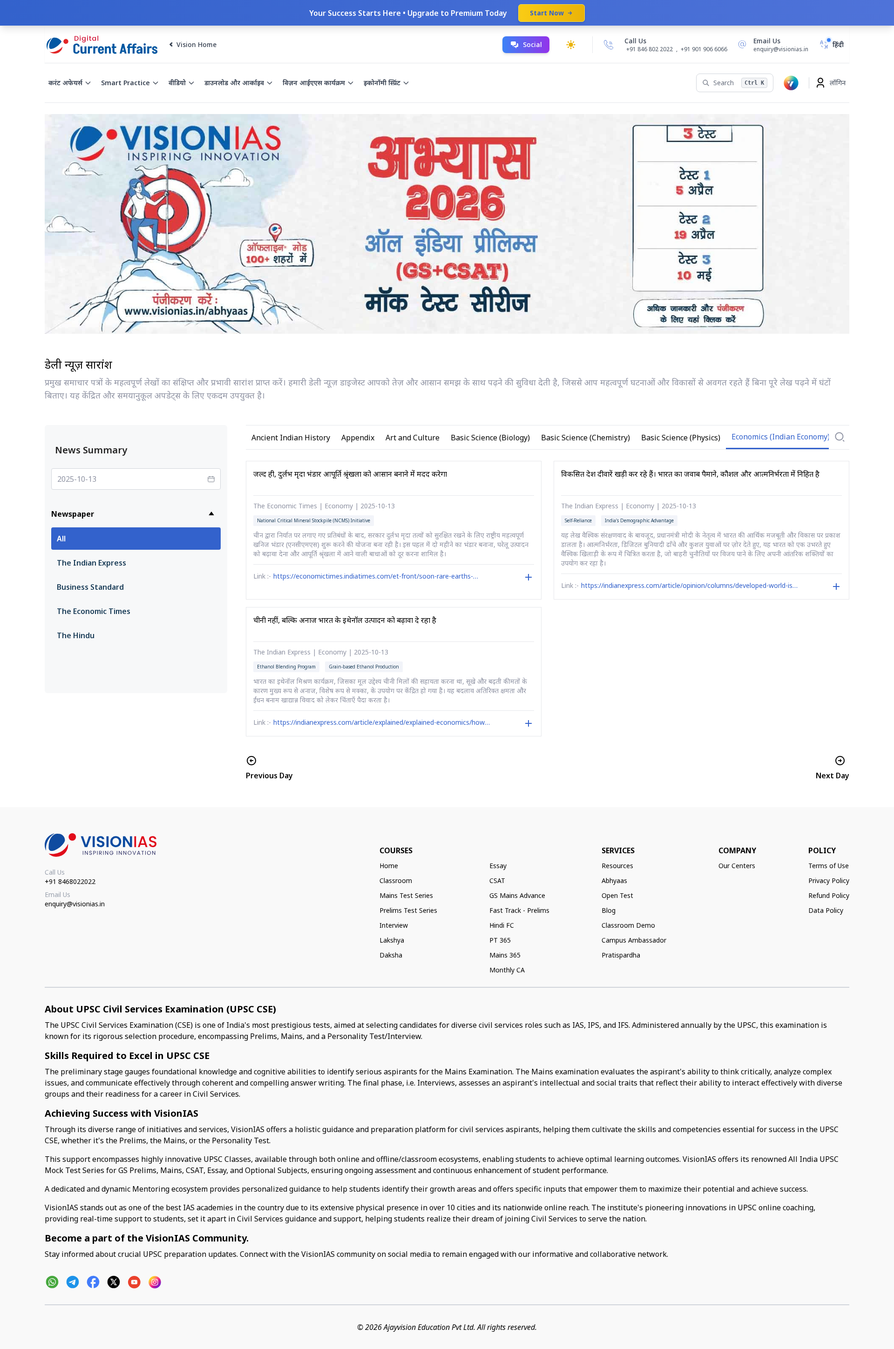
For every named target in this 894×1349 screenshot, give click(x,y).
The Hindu (76, 635)
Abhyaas (614, 880)
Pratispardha (621, 955)
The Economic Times (93, 611)
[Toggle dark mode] (571, 44)
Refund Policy (828, 895)
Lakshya (391, 940)
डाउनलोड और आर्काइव (234, 82)
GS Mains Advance (517, 895)
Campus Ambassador (634, 940)
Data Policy (825, 910)
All (61, 538)
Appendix (357, 437)
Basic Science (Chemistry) (585, 437)
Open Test (617, 895)
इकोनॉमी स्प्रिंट (382, 82)
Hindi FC (501, 925)
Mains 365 (505, 955)
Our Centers (736, 865)
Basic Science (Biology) (490, 437)
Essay (498, 865)
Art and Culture (413, 437)
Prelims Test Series (408, 910)
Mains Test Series (406, 895)
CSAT (497, 880)
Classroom (395, 880)
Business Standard (90, 587)
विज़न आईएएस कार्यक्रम (314, 82)
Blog (609, 910)
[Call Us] (608, 44)
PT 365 (500, 940)
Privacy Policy (828, 880)
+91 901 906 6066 (704, 49)
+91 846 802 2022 (649, 49)
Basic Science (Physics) (680, 437)
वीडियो (177, 82)
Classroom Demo (628, 925)
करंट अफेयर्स (65, 82)
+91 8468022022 (70, 881)
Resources (617, 865)
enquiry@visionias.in (75, 903)
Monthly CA (507, 969)
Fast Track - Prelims (519, 910)
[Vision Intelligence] (791, 83)
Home (388, 865)
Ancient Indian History (290, 437)
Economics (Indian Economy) (780, 437)
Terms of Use (828, 865)
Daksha (390, 955)
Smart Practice (125, 82)
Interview (393, 925)
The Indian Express (91, 563)
